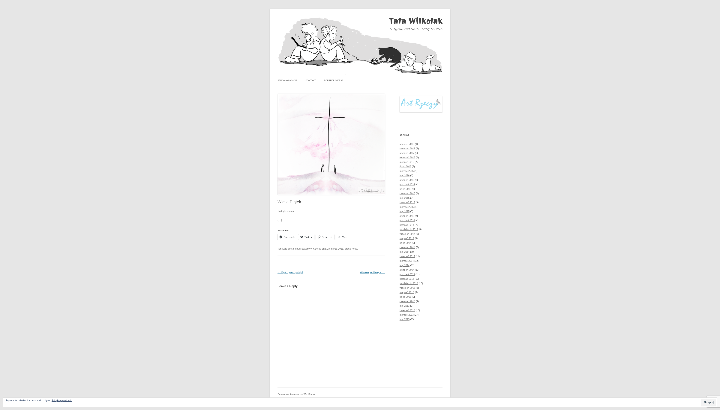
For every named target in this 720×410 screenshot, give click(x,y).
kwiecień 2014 (407, 256)
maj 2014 (405, 251)
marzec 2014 (407, 260)
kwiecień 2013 (407, 310)
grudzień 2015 (407, 184)
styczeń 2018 (407, 144)
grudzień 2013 (407, 274)
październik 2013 (409, 283)
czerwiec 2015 (407, 193)
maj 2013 (405, 305)
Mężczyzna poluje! (290, 272)
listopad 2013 (407, 278)
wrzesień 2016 (407, 157)
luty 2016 (405, 175)
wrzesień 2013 (407, 287)
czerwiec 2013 (407, 301)
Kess (354, 248)
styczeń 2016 (407, 180)
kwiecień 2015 (407, 202)
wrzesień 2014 (407, 234)
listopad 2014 (407, 225)
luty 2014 (405, 265)
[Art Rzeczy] (421, 104)
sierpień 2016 (407, 162)
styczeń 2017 (407, 153)
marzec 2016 (407, 171)
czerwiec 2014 (407, 247)
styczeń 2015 (407, 216)
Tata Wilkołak (415, 21)
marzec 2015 (407, 207)
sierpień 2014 (407, 238)
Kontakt (310, 80)
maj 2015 (405, 198)
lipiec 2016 (405, 166)
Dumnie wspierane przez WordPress (296, 394)
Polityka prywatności (62, 400)
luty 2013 (405, 319)
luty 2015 (405, 211)
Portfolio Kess (333, 80)
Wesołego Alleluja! (372, 272)
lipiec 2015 (405, 189)
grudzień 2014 (407, 220)
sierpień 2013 (407, 292)
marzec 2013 (407, 314)
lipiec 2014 (405, 243)
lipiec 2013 (405, 296)
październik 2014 (409, 229)
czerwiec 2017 (407, 148)
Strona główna (287, 80)
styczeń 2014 (407, 269)
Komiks (317, 248)
